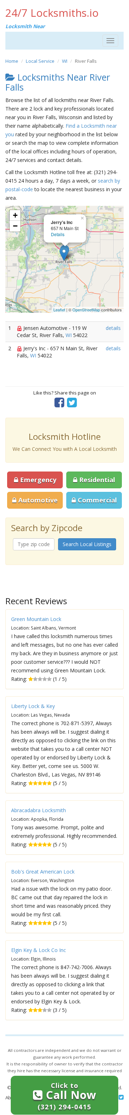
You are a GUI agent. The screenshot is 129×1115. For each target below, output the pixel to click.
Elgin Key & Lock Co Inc (38, 950)
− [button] (15, 226)
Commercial (96, 500)
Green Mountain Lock (36, 619)
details (113, 328)
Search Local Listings (87, 544)
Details (57, 234)
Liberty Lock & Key (33, 706)
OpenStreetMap (86, 309)
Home (11, 61)
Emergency (37, 479)
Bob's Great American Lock (43, 871)
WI (64, 61)
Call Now (67, 1096)
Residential (96, 479)
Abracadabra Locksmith (38, 810)
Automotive (37, 500)
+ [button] (15, 215)
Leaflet (59, 309)
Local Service (40, 61)
